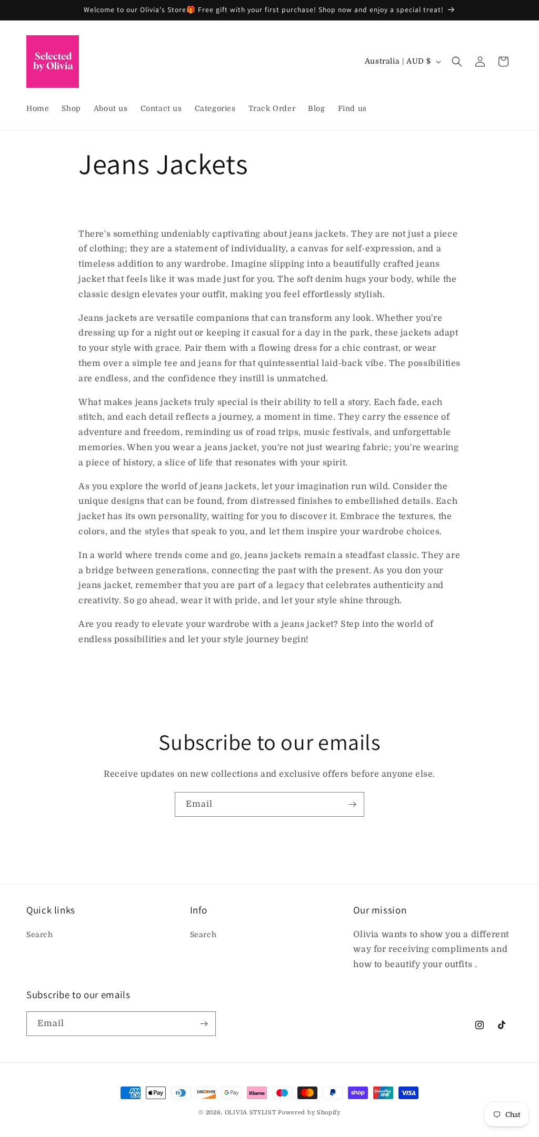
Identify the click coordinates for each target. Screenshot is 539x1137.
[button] (456, 61)
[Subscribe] (352, 804)
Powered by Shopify (309, 1112)
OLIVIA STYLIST (250, 1112)
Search (39, 934)
